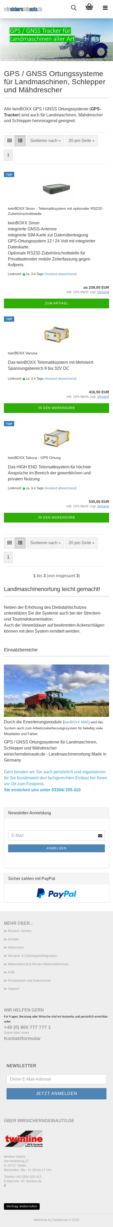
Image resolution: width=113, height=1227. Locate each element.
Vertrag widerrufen (21, 1206)
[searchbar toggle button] (73, 8)
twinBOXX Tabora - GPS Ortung (34, 458)
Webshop (40, 1220)
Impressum (16, 947)
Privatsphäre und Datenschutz (29, 980)
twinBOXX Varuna (22, 353)
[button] (9, 140)
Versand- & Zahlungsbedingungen (32, 956)
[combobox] (45, 140)
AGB (11, 972)
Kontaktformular (22, 1038)
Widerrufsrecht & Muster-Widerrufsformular (38, 964)
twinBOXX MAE (76, 722)
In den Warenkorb (56, 408)
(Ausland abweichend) (60, 274)
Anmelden (56, 848)
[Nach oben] (98, 1219)
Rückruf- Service (20, 931)
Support (13, 989)
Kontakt (13, 939)
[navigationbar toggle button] (105, 8)
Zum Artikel (56, 303)
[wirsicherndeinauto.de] (21, 9)
